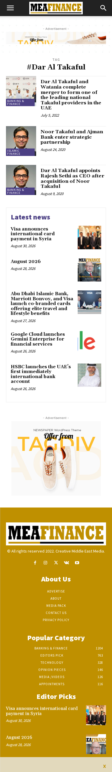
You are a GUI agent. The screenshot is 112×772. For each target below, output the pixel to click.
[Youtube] (77, 563)
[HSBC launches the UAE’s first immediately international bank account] (89, 375)
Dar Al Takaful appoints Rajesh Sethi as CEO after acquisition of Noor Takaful (72, 178)
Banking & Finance (15, 102)
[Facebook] (35, 563)
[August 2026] (89, 270)
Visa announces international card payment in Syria (33, 234)
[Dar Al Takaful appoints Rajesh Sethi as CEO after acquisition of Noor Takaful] (21, 180)
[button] (10, 8)
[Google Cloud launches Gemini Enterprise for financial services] (89, 343)
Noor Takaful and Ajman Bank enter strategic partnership (72, 137)
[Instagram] (45, 563)
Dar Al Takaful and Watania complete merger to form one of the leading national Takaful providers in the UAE (71, 95)
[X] (56, 563)
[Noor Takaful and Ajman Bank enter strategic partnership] (21, 141)
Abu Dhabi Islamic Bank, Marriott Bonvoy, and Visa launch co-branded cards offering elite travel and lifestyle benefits (42, 303)
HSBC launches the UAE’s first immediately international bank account (41, 374)
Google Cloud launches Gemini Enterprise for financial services (38, 339)
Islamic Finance (13, 152)
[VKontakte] (66, 563)
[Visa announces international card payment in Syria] (89, 237)
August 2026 (26, 261)
